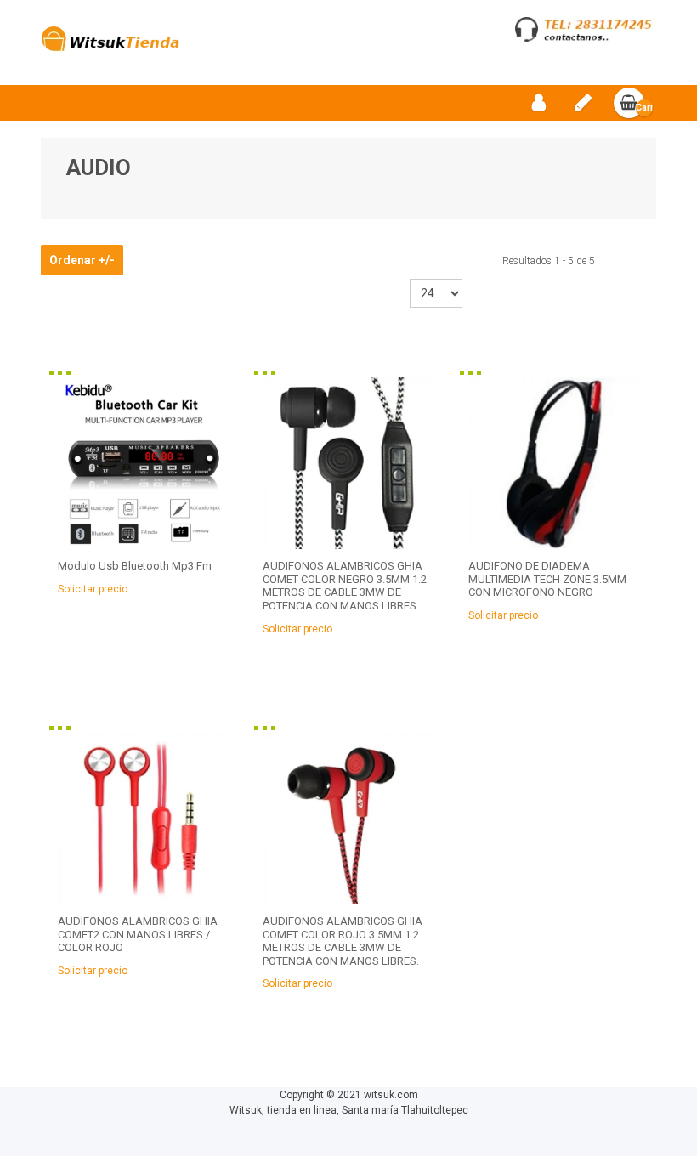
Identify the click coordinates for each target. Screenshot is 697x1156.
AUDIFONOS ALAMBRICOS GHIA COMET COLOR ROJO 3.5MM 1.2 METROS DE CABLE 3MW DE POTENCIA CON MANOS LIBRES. (342, 941)
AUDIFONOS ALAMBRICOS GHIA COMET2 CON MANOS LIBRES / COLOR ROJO (138, 934)
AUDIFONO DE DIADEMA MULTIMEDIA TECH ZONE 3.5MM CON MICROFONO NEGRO (547, 578)
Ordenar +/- (82, 260)
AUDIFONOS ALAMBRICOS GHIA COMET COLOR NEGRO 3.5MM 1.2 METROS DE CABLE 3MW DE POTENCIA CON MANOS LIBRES (345, 585)
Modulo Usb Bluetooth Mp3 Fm (135, 565)
